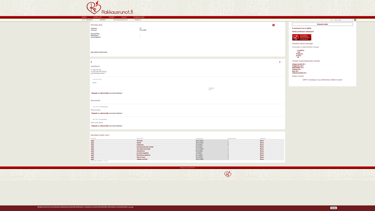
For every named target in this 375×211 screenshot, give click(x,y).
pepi (92, 141)
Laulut (124, 17)
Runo (210, 89)
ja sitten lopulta (142, 153)
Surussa (139, 141)
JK (298, 57)
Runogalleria (139, 17)
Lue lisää (130, 207)
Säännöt (103, 20)
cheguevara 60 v (298, 66)
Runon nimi (140, 138)
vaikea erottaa (142, 159)
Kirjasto (138, 20)
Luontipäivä (199, 138)
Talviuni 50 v (296, 69)
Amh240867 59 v (298, 67)
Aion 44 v (295, 71)
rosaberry (300, 50)
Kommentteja (232, 138)
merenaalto (104, 106)
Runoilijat (98, 17)
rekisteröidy (104, 93)
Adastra (300, 54)
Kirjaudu (94, 93)
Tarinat (112, 17)
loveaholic (104, 119)
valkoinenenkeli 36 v (299, 73)
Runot (84, 17)
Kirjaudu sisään (322, 24)
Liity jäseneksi (87, 20)
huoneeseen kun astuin (145, 147)
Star (298, 52)
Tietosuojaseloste (120, 20)
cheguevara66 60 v (298, 64)
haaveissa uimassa (143, 155)
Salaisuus (140, 145)
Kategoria (263, 138)
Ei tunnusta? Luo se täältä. (301, 28)
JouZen (298, 55)
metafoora (141, 151)
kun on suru (141, 157)
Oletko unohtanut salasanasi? (303, 31)
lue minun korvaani (143, 149)
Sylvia (139, 143)
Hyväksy (333, 208)
